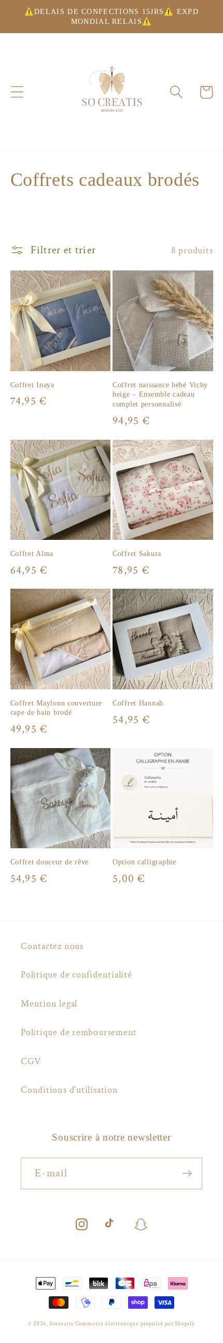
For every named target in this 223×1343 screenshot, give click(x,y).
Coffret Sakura (137, 553)
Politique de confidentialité (76, 975)
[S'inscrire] (187, 1173)
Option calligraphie (144, 862)
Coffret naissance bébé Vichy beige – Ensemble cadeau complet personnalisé (160, 394)
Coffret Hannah (138, 703)
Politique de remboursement (79, 1032)
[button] (17, 92)
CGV (30, 1061)
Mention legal (49, 1004)
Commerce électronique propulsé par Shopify (135, 1323)
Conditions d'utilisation (69, 1090)
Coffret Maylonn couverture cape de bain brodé (56, 708)
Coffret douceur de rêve (49, 862)
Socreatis (62, 1323)
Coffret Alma (32, 553)
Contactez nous (52, 946)
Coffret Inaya (32, 385)
